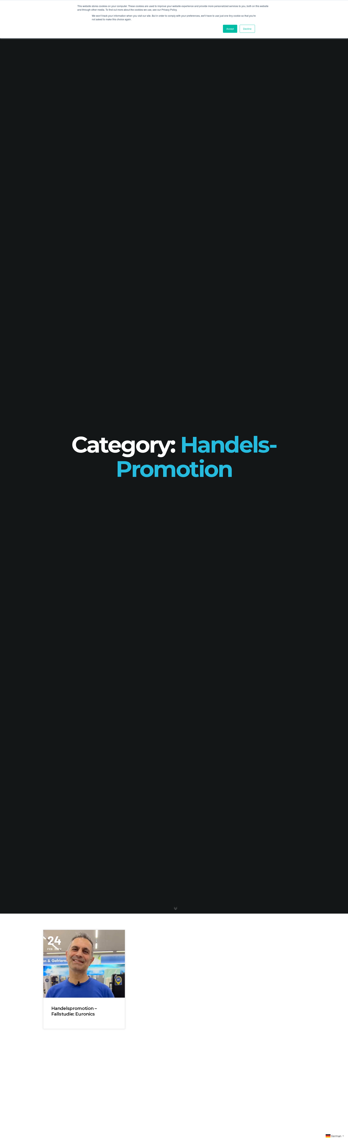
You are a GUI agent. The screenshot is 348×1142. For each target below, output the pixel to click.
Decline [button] (247, 28)
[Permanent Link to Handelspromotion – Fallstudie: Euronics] (84, 964)
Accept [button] (230, 28)
